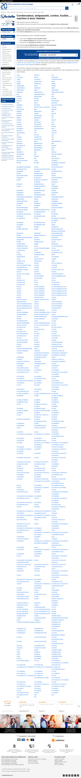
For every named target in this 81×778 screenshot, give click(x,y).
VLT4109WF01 (55, 464)
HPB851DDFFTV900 (22, 246)
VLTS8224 (54, 648)
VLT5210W (19, 532)
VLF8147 (19, 346)
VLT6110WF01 (20, 553)
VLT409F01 (54, 425)
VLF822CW (37, 350)
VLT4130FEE (37, 489)
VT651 (18, 652)
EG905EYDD (54, 227)
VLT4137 (36, 504)
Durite (3, 76)
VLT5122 (36, 519)
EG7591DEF (54, 214)
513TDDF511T (38, 124)
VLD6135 (53, 271)
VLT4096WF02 (55, 412)
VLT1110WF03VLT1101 (40, 378)
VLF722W (54, 333)
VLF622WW (54, 318)
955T (35, 158)
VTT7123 (36, 660)
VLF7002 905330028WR (23, 323)
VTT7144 (53, 675)
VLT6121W (37, 575)
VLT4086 (36, 395)
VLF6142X (54, 310)
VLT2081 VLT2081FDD (23, 393)
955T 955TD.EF (55, 158)
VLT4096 (53, 408)
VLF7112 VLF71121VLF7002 (41, 325)
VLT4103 (53, 440)
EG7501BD (37, 205)
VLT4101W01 (54, 432)
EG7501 (19, 205)
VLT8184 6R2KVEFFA (22, 613)
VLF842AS (19, 359)
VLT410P (19, 466)
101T (52, 75)
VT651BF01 (37, 652)
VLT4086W (37, 402)
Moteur (4, 45)
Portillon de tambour (7, 85)
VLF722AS (37, 333)
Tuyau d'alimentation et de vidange (7, 93)
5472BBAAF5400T (39, 128)
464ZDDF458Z (38, 96)
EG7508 (53, 209)
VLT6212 (36, 592)
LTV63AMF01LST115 (56, 252)
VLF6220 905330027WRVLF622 (59, 316)
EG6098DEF (54, 201)
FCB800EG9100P (38, 242)
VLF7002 (53, 321)
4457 (52, 695)
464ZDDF (19, 96)
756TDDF (19, 137)
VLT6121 (19, 575)
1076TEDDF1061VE (56, 79)
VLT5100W (37, 506)
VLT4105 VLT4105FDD (57, 447)
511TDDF (19, 120)
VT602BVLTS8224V (56, 650)
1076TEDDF (37, 79)
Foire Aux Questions (32, 760)
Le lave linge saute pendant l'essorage (8, 143)
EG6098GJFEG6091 (56, 203)
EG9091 (36, 229)
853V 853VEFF (38, 145)
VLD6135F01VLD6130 (57, 274)
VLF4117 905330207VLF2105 (59, 289)
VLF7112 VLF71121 (22, 325)
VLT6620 (36, 598)
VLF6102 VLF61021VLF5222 (41, 299)
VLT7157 (53, 609)
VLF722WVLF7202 (21, 336)
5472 (35, 697)
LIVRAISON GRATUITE (7, 1)
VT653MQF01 (37, 656)
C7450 (35, 160)
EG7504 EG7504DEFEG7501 (42, 209)
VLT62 (53, 588)
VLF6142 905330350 (39, 310)
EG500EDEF (37, 192)
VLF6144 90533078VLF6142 (41, 314)
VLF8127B (36, 342)
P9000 (53, 254)
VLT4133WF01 (38, 496)
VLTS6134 (19, 641)
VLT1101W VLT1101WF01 (23, 370)
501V (52, 96)
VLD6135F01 (37, 274)
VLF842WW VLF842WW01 (58, 361)
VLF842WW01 (20, 363)
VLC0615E (54, 265)
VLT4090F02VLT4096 (39, 408)
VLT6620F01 (37, 603)
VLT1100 (53, 363)
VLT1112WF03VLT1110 (57, 383)
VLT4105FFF (37, 449)
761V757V (19, 141)
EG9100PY (37, 239)
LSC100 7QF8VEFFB (22, 248)
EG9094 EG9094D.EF (57, 235)
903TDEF (36, 156)
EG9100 (36, 237)
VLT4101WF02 (38, 438)
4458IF (53, 88)
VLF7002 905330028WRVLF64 (42, 323)
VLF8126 (53, 340)
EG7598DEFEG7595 (39, 224)
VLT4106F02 (37, 453)
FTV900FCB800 (21, 244)
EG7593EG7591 (21, 218)
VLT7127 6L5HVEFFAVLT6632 (42, 609)
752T (18, 135)
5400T (53, 124)
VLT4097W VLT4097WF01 (23, 419)
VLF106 (19, 276)
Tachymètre (5, 89)
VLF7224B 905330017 (22, 333)
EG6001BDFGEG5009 (57, 197)
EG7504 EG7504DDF (57, 207)
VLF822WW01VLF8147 (40, 357)
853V (52, 143)
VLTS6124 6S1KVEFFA (40, 637)
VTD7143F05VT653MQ (23, 660)
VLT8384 (19, 618)
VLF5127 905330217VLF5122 (59, 295)
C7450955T (54, 160)
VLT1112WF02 (55, 380)
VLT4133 (53, 489)
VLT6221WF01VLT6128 (23, 596)
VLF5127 (19, 295)
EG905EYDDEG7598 (22, 229)
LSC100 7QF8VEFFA (57, 246)
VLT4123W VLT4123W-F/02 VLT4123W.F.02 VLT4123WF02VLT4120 (58, 481)
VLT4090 (53, 404)
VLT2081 (53, 391)
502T (18, 103)
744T (35, 130)
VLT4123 (53, 477)
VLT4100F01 (20, 432)
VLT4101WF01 (20, 438)
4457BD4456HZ (21, 88)
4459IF (36, 90)
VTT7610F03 (54, 688)
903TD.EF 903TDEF (56, 154)
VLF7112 (53, 323)
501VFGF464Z (55, 100)
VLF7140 (53, 325)
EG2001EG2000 (38, 175)
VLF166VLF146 (55, 284)
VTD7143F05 (54, 658)
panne (38, 60)
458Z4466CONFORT (39, 94)
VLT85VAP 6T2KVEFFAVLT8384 (25, 622)
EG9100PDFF (20, 239)
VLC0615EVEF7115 (22, 267)
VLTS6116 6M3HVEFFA (57, 630)
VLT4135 (36, 498)
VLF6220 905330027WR (40, 316)
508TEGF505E (38, 115)
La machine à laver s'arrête (7, 110)
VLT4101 (36, 432)
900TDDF (53, 152)
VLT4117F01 (20, 470)
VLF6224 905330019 (39, 318)
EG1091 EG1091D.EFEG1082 (42, 169)
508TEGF (19, 115)
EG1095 (53, 169)
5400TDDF (19, 126)
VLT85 (18, 620)
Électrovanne (5, 53)
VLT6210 (36, 590)
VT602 (18, 650)
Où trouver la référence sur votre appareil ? (51, 58)
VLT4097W (54, 417)
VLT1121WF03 (55, 389)
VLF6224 (19, 318)
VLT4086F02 (54, 400)
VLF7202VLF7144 (21, 331)
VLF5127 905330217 (39, 295)
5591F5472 (19, 130)
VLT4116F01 (54, 466)
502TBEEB (19, 105)
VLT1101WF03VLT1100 (23, 372)
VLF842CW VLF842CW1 (23, 361)
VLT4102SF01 (20, 440)
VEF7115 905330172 (56, 263)
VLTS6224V (20, 648)
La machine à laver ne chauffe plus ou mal (6, 114)
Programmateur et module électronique (7, 49)
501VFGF (36, 100)
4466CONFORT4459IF (57, 92)
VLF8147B (36, 346)
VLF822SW (20, 353)
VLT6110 (53, 547)
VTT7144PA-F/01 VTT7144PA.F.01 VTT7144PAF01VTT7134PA (24, 684)
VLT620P (19, 590)
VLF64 (35, 321)
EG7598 (53, 222)
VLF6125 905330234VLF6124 (24, 308)
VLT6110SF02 (20, 549)
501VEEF (36, 98)
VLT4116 (36, 466)
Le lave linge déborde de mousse (7, 149)
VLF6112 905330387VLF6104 (24, 303)
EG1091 (36, 167)
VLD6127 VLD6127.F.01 (57, 269)
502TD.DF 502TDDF (56, 105)
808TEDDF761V (38, 143)
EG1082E (36, 162)
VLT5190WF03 (38, 530)
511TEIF (53, 120)
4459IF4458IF (55, 90)
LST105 (53, 248)
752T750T (36, 135)
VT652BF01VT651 (56, 654)
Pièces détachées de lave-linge (9, 760)
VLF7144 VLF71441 (56, 327)
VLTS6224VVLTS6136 (40, 648)
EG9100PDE (54, 237)
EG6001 (53, 194)
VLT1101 (36, 368)
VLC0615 (36, 265)
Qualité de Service (59, 763)
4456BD (19, 83)
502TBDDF (54, 103)
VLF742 (36, 338)
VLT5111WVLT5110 (22, 519)
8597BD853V (37, 150)
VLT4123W (19, 479)
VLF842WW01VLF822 (40, 363)
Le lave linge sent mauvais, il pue (8, 133)
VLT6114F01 (20, 568)
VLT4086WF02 (55, 402)
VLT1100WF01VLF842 (22, 368)
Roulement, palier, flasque (6, 57)
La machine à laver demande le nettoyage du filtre (8, 153)
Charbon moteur (6, 51)
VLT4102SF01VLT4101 (40, 440)
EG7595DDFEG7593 (39, 222)
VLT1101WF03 (55, 370)
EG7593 (53, 216)
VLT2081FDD (54, 393)
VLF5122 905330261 (39, 293)
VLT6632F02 (20, 607)
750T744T (54, 133)
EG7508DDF (20, 212)
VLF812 (36, 340)
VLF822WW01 (20, 357)
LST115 (36, 250)
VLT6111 (53, 553)
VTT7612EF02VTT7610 (23, 692)
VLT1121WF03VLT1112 (23, 391)
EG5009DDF (54, 186)
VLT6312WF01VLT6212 (23, 598)
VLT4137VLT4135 (56, 504)
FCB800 (19, 242)
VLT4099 (36, 423)
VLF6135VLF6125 (56, 308)
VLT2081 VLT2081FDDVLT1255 (42, 393)
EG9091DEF (37, 233)
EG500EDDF (20, 192)
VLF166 (36, 284)
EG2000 (19, 173)
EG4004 (19, 180)
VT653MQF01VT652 (56, 656)
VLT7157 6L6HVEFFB (22, 611)
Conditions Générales (59, 759)
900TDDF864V (20, 154)
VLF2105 (19, 286)
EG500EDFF (54, 192)
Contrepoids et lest (7, 83)
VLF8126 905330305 (22, 342)
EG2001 (53, 173)
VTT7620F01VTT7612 (22, 695)
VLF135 (53, 278)
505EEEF (19, 111)
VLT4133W (37, 492)
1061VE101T (54, 77)
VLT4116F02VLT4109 (39, 468)
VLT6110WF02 (38, 553)
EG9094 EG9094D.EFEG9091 (24, 237)
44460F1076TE (38, 81)
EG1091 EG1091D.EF (57, 167)
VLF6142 (19, 310)
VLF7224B (54, 331)
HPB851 (36, 244)
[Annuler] (14, 32)
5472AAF (53, 126)
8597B (53, 147)
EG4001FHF (20, 177)
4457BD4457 (37, 88)
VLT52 (53, 530)
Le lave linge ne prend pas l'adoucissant (7, 136)
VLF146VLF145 (21, 284)
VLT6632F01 (54, 605)
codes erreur (5, 25)
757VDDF (19, 139)
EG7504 (36, 207)
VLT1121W (37, 385)
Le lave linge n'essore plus (7, 104)
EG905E (19, 227)
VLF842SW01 (37, 361)
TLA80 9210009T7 (39, 259)
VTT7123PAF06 (38, 671)
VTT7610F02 (37, 688)
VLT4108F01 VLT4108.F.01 (24, 457)
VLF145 (53, 280)
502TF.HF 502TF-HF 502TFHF (42, 107)
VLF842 (53, 357)
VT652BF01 (37, 654)
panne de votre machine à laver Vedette (29, 62)
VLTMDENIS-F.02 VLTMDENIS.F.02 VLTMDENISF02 (56, 624)
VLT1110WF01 (20, 376)
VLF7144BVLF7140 (39, 329)
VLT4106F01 (20, 453)
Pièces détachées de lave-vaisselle (10, 759)
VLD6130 (36, 271)
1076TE (19, 79)
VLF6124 (36, 303)
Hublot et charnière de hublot (7, 66)
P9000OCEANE (21, 256)
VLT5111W (54, 517)
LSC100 (36, 246)
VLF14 (35, 280)
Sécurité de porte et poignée (7, 77)
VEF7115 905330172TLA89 (24, 265)
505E (35, 109)
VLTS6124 (19, 637)
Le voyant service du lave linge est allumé (7, 146)
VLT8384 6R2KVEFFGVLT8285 (59, 618)
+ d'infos (28, 769)
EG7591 (53, 212)
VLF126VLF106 (38, 278)
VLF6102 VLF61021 (22, 299)
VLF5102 (19, 291)
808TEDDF (19, 143)
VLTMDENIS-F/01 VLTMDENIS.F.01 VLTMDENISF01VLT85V (40, 631)
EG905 (53, 224)
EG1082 (19, 162)
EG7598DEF (20, 224)
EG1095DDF (20, 171)
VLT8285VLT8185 (56, 615)
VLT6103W (54, 539)
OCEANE (19, 254)
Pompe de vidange (7, 60)
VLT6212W (54, 592)
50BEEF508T (37, 118)
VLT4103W (19, 442)
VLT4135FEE (54, 502)
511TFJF (19, 122)
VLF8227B (54, 348)
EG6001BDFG (38, 197)
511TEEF (36, 120)
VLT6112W (37, 556)
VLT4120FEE (37, 477)
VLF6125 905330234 (56, 306)
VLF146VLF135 (55, 282)
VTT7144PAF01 (38, 682)
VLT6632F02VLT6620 (39, 607)
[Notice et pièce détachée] (4, 6)
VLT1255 (36, 391)
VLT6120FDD (20, 571)
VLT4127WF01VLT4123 (57, 485)
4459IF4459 (20, 92)
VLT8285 (36, 615)
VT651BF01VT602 (56, 652)
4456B (53, 81)
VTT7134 (53, 671)
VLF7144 (36, 327)
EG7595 (36, 218)
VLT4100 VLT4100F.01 (40, 427)
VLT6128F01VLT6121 (57, 581)
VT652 (18, 654)
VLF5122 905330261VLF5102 (59, 293)
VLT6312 (36, 596)
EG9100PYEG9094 (56, 239)
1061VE (36, 77)
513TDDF (19, 124)
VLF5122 (19, 293)
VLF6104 (53, 299)
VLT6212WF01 (20, 594)
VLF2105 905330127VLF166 (58, 286)
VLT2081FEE (20, 395)
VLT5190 (36, 524)
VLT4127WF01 (38, 485)
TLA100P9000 (55, 256)
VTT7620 (36, 692)
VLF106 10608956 (38, 276)
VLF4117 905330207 (39, 289)
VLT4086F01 (37, 400)
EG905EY (36, 227)
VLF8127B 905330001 (57, 342)
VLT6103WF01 (20, 547)
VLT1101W (54, 368)
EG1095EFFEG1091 (56, 171)
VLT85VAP (37, 620)
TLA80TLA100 (37, 261)
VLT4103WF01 (20, 447)
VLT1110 (36, 372)
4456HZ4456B (20, 86)
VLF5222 (19, 297)
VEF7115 (36, 263)
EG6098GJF (37, 203)
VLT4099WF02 (55, 423)
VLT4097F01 (54, 415)
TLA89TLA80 (20, 263)
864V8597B (20, 152)
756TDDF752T (38, 137)
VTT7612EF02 (55, 690)
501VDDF (19, 98)
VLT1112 (53, 378)
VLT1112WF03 (38, 383)
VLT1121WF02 (38, 389)
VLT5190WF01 (38, 528)
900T (35, 152)
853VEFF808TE (38, 147)
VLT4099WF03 (20, 425)
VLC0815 (36, 267)
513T (52, 122)
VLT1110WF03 (20, 378)
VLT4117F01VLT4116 (39, 470)
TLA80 (18, 259)
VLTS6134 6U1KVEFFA (40, 641)
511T (52, 118)
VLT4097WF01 (20, 423)
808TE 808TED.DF (56, 141)
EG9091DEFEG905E (56, 233)
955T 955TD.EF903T (22, 160)
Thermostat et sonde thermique (7, 91)
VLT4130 (19, 487)
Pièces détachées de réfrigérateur (9, 763)
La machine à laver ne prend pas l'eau (8, 126)
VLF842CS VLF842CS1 (57, 359)
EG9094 (19, 235)
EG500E (53, 190)
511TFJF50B (37, 122)
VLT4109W (54, 462)
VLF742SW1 (54, 338)
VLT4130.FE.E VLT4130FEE (58, 487)
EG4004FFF (54, 180)
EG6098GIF (20, 203)
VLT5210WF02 (20, 536)
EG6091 (36, 199)
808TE (35, 141)
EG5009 (19, 186)
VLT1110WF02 (38, 376)
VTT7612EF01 (38, 690)
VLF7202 (53, 329)
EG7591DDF (37, 214)
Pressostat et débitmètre (5, 62)
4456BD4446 (37, 83)
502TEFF (19, 107)
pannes (4, 23)
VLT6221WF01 (55, 594)
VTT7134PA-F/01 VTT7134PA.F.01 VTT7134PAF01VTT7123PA (41, 675)
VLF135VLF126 (21, 280)
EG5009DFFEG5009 (39, 190)
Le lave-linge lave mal (6, 108)
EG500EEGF (20, 194)
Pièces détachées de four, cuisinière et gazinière (13, 764)
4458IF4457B (20, 90)
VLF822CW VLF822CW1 (57, 350)
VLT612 (53, 568)
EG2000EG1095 (38, 173)
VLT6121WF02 (38, 579)
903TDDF (19, 156)
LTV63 (18, 252)
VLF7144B (19, 329)
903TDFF (53, 156)
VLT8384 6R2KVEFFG (40, 618)
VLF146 (36, 282)
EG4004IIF (19, 184)
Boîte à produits (6, 74)
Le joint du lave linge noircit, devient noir (8, 159)
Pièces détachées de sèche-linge (9, 761)
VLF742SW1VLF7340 (22, 340)
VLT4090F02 (20, 408)
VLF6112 (36, 301)
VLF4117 (19, 289)
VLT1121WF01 (20, 389)
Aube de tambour (6, 72)
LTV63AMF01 (37, 252)
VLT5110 (53, 511)
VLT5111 (53, 515)
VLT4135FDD (37, 502)
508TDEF (36, 113)
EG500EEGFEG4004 (39, 194)
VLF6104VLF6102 (21, 301)
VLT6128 (53, 579)
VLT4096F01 (54, 410)
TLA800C (53, 259)
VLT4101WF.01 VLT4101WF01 (24, 434)
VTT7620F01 (54, 692)
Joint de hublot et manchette (6, 55)
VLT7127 (53, 607)
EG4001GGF (37, 177)
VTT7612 (19, 690)
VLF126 (19, 278)
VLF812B (19, 344)
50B (52, 115)
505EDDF (54, 109)
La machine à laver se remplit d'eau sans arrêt (8, 140)
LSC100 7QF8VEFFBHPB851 (42, 248)
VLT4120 (53, 470)
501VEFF (53, 98)
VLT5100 (19, 506)
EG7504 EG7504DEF (22, 209)
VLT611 (36, 547)
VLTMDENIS (37, 622)
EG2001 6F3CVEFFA (22, 175)
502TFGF (53, 107)
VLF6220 (19, 316)
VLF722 (36, 331)
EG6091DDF (54, 199)
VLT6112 (19, 556)
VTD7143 (19, 658)
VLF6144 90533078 (22, 314)
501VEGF (19, 100)
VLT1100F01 (20, 365)
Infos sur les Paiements (33, 763)
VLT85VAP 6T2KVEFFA (57, 620)
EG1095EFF (37, 171)
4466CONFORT (38, 92)
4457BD (53, 86)
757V (52, 137)
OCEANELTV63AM (39, 254)
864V (52, 150)
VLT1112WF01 (38, 380)
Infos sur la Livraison (33, 761)
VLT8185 (53, 613)
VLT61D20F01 (37, 588)
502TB (35, 103)
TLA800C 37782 (21, 261)
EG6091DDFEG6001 (22, 201)
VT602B (36, 650)
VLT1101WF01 (38, 370)
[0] (78, 5)
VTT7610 (53, 682)
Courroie (4, 47)
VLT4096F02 (20, 412)
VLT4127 (19, 485)
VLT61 (53, 536)
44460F (18, 81)
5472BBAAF (20, 128)
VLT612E (19, 583)
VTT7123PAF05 (21, 671)
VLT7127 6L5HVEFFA (22, 609)
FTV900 (53, 242)
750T (35, 133)
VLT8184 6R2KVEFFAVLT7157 (42, 613)
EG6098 (36, 201)
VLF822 (36, 348)
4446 (35, 695)
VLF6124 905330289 (56, 303)
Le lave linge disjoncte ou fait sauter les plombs (8, 130)
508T (52, 111)
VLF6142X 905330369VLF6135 (42, 312)
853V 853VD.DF (21, 145)
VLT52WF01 (37, 536)
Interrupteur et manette (5, 81)
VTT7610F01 (20, 688)
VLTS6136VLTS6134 (39, 645)
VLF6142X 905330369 (22, 312)
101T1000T (19, 77)
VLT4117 (53, 468)
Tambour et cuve (6, 58)
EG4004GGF (54, 182)
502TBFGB (37, 105)
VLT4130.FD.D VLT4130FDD (41, 487)
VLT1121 (19, 385)
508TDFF (53, 113)
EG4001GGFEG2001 (57, 177)
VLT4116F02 (20, 468)
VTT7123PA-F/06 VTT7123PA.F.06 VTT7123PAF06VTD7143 (58, 667)
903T (35, 154)
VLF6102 (53, 297)
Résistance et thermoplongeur (6, 64)
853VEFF (19, 147)
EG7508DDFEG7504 (39, 212)
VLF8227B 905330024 (22, 350)
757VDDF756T (38, 139)
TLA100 (36, 256)
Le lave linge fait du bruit (7, 123)
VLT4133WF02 (55, 496)
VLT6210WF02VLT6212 (23, 592)
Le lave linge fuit (5, 112)
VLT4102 (53, 438)
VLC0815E (54, 267)
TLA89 (53, 261)
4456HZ (53, 83)
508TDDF (19, 113)
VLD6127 (36, 269)
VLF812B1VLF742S (56, 344)
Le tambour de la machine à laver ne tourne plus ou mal (8, 156)
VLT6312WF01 (55, 596)
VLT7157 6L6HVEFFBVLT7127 (42, 611)
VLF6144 (53, 312)
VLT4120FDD (20, 477)
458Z (18, 94)
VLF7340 (19, 338)
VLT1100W (37, 365)
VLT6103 (36, 539)
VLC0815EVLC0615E (22, 269)
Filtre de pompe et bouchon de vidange (7, 79)
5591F (53, 128)
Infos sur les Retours (59, 764)
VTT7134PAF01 (55, 673)
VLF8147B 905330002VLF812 (24, 348)
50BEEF (19, 118)
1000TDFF (37, 75)
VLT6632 (36, 605)
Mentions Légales (59, 760)
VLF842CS (37, 359)
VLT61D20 (19, 588)
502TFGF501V (20, 109)
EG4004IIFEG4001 (39, 184)
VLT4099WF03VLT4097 (40, 425)
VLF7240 (36, 336)
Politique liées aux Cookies (61, 761)
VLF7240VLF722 (55, 336)
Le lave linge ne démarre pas (8, 106)
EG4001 (53, 175)
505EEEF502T (38, 111)
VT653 (18, 656)
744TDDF (53, 130)
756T (52, 135)
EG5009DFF (20, 190)
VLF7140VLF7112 (21, 327)
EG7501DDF (54, 205)
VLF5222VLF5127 (38, 297)
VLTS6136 (19, 645)
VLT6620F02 (54, 603)
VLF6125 (36, 306)
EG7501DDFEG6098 (22, 207)
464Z (52, 94)
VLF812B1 (36, 344)
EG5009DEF (54, 188)
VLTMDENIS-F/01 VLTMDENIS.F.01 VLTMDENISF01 (21, 631)
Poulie (3, 87)
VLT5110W (54, 513)
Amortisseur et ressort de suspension (7, 70)
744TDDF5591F (21, 133)
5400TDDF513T (38, 126)
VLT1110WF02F (55, 376)
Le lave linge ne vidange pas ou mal (8, 118)
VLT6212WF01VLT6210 (40, 594)
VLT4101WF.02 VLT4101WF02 (42, 434)
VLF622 (53, 314)
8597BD (19, 150)
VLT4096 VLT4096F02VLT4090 (42, 410)
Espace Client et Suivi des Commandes (37, 759)
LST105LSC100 (21, 250)
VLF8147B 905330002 (57, 346)
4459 (18, 697)
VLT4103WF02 (38, 447)
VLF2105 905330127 (39, 286)
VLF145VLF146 (21, 282)
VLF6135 (36, 308)
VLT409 (19, 404)
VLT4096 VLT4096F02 (22, 410)
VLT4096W (37, 412)
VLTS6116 (54, 628)
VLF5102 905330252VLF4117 (59, 291)
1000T (18, 75)
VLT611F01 (37, 568)
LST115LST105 (55, 250)
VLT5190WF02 (55, 528)
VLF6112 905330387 (56, 301)
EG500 (53, 184)
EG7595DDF (20, 222)
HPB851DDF (54, 244)
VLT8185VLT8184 (21, 615)
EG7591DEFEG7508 (39, 216)
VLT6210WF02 (55, 590)
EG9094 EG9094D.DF (40, 235)
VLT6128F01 (37, 581)
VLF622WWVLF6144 (22, 321)
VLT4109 (36, 457)
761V (52, 139)
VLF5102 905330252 (39, 291)
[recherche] (66, 8)
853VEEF (53, 145)
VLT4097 (19, 415)
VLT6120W (37, 571)
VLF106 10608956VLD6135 (58, 276)
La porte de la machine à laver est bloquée (7, 121)
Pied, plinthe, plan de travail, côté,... (7, 95)
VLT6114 (36, 560)
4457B (35, 86)
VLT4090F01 (54, 406)
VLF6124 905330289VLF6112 (24, 306)
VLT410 (19, 427)
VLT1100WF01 (55, 365)
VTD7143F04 (37, 658)
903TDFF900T (20, 158)
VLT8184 (53, 611)
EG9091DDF (20, 233)
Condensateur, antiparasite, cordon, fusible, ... (7, 68)
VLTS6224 (54, 645)
